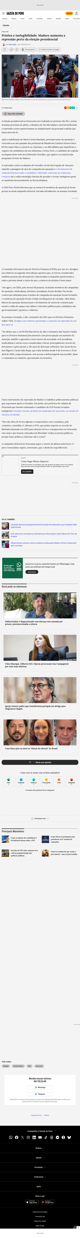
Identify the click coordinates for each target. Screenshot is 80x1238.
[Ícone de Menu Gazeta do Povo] (3, 13)
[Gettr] (63, 1137)
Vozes (23, 18)
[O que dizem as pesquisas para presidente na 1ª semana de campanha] (45, 839)
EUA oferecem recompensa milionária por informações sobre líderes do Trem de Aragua (44, 535)
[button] (40, 819)
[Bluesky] (69, 1137)
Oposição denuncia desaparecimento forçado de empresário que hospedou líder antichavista (44, 526)
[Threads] (51, 1137)
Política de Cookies (40, 1221)
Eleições (58, 18)
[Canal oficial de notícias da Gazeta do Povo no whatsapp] (10, 1137)
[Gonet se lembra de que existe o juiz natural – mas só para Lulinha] (45, 853)
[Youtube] (40, 1137)
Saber (30, 18)
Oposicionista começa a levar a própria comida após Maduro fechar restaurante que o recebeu (43, 544)
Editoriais (40, 18)
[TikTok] (46, 1137)
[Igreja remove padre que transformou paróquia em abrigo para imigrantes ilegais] (40, 690)
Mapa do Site (40, 1226)
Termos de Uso (40, 1216)
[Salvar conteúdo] (17, 49)
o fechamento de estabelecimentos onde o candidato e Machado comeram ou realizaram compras (37, 173)
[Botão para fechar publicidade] (78, 1227)
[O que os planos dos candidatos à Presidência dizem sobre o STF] (5, 839)
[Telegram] (57, 1137)
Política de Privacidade (40, 1212)
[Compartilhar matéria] (11, 49)
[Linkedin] (34, 1137)
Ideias (67, 18)
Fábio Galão (12, 44)
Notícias (4, 18)
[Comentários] (5, 49)
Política (49, 18)
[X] (22, 1137)
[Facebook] (16, 1137)
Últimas (14, 18)
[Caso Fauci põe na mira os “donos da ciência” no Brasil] (40, 732)
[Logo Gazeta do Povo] (15, 13)
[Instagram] (28, 1137)
